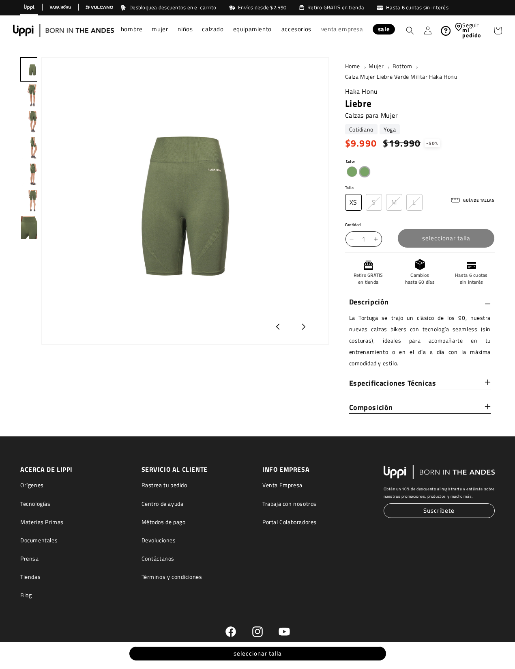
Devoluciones (159, 540)
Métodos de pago (164, 522)
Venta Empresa (282, 485)
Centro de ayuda (163, 503)
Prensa (29, 559)
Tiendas (30, 577)
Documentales (39, 540)
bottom (402, 66)
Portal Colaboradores (289, 522)
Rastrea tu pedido (164, 485)
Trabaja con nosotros (289, 503)
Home (352, 66)
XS (353, 202)
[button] (131, 30)
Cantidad (353, 225)
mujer (376, 66)
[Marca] (29, 7)
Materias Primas (42, 522)
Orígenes (32, 485)
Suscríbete (439, 511)
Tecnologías (35, 503)
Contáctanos (158, 559)
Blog (26, 595)
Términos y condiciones (172, 577)
